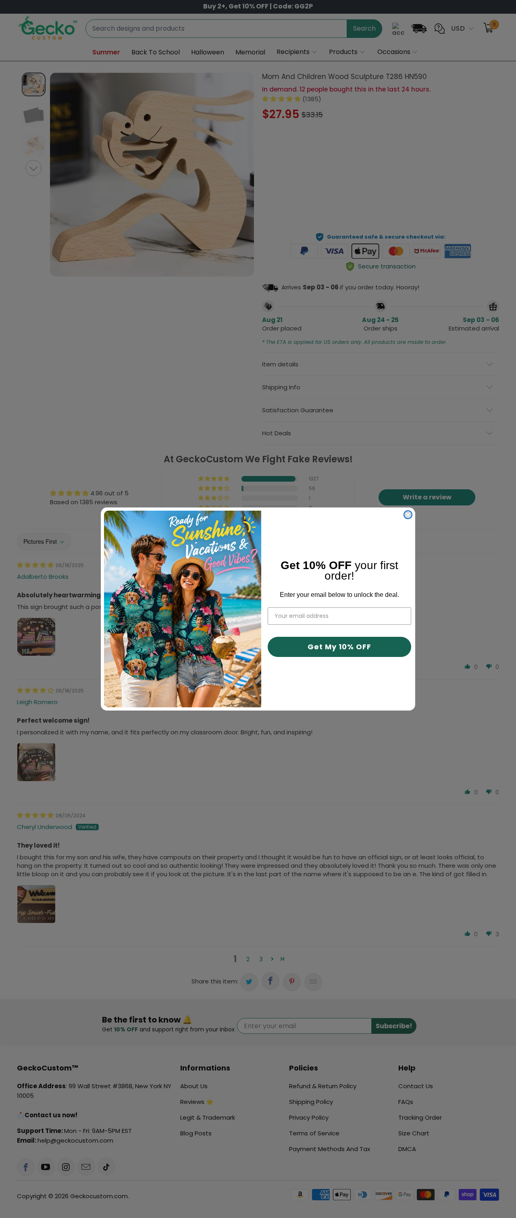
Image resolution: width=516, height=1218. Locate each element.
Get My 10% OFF (339, 647)
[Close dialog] (408, 515)
